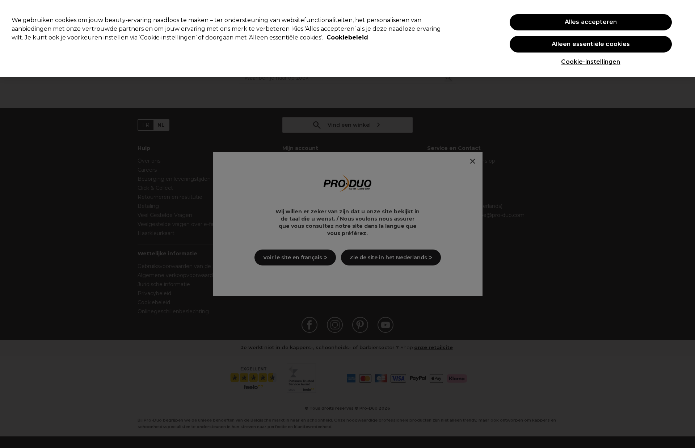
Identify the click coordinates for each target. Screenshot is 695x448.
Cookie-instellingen (590, 61)
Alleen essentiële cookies (591, 44)
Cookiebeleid (347, 37)
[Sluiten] (683, 38)
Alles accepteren (591, 21)
